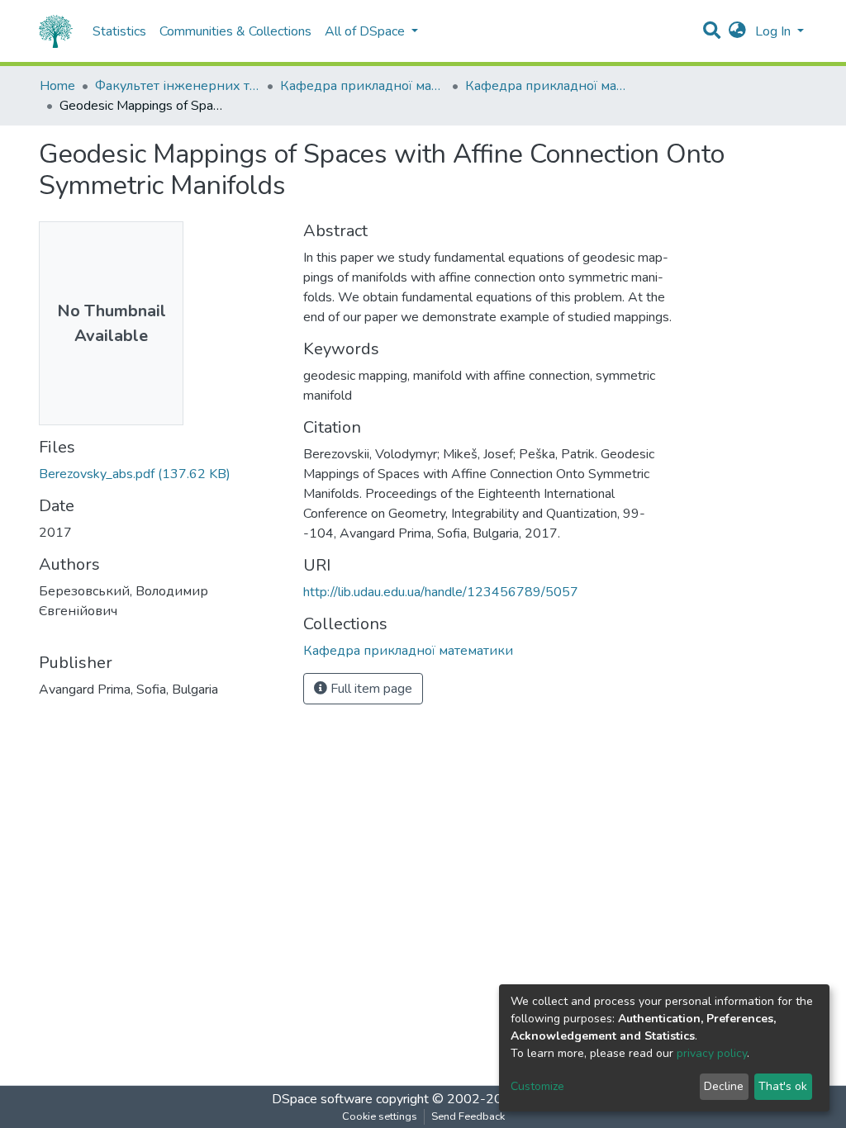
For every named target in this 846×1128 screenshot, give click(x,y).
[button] (737, 31)
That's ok (782, 1086)
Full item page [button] (369, 689)
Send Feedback (468, 1116)
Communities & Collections (235, 31)
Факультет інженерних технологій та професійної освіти (177, 86)
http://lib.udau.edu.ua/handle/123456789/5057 (440, 592)
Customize (537, 1086)
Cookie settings (379, 1116)
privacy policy (712, 1053)
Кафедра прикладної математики (362, 86)
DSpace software (322, 1099)
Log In (774, 31)
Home (57, 86)
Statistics (119, 31)
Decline (724, 1086)
